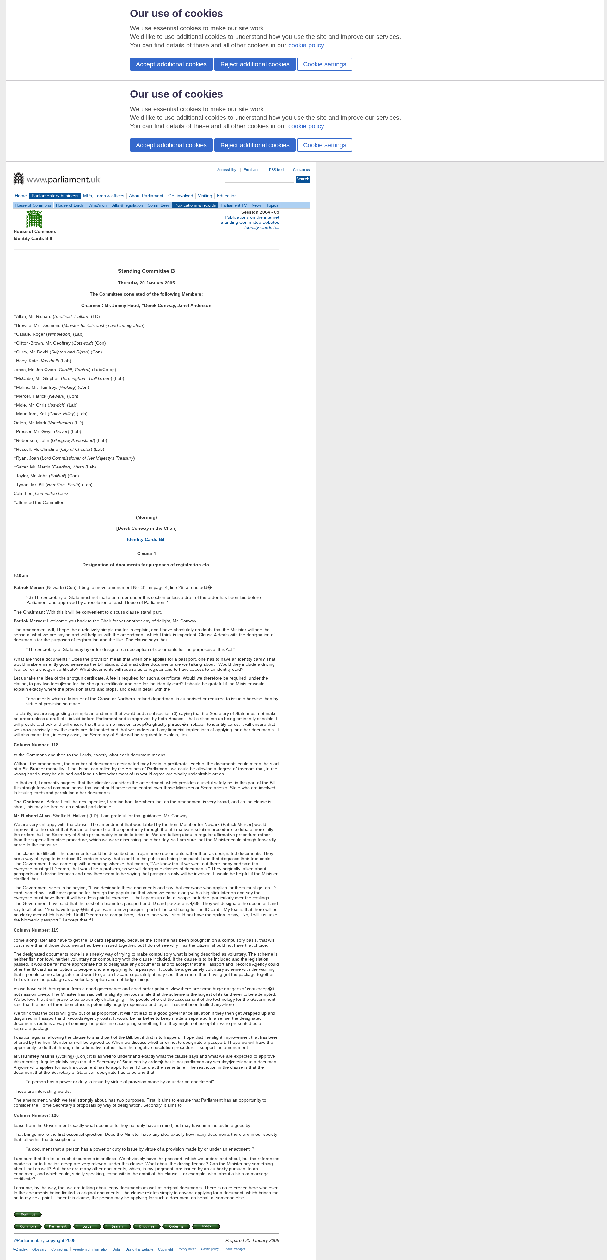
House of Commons (33, 205)
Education (227, 195)
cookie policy (306, 45)
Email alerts (252, 170)
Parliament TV (234, 205)
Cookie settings (324, 64)
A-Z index (20, 1249)
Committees (159, 205)
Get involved (180, 195)
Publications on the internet (252, 217)
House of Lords (70, 205)
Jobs (117, 1249)
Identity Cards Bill (146, 539)
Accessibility (226, 170)
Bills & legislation (127, 205)
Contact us (301, 170)
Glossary (39, 1249)
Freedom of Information (90, 1249)
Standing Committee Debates (249, 222)
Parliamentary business (55, 195)
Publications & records (195, 205)
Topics (273, 205)
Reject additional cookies (255, 64)
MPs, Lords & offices (103, 195)
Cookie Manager (234, 1249)
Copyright (165, 1249)
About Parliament (146, 195)
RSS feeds (277, 170)
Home (21, 195)
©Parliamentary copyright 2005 (45, 1240)
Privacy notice (187, 1249)
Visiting (205, 195)
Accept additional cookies (171, 64)
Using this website (139, 1249)
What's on (98, 205)
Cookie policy (210, 1249)
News (257, 205)
